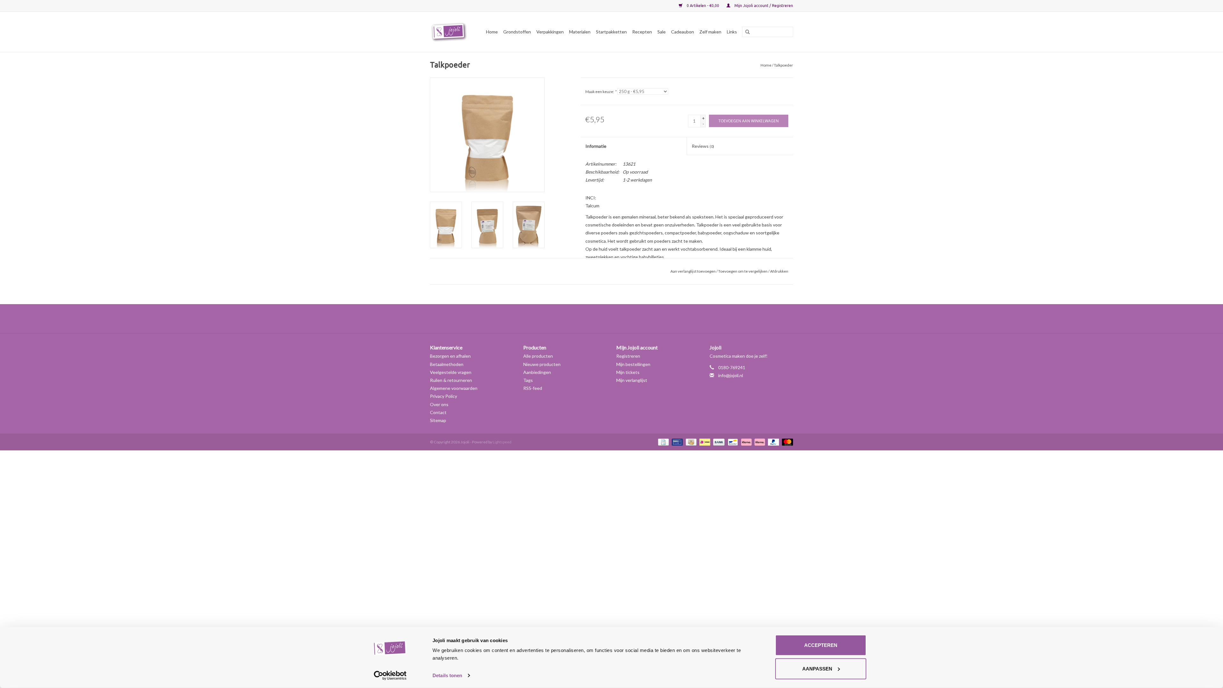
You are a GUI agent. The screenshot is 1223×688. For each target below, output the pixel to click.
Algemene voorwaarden (453, 388)
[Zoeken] (745, 32)
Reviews (703, 146)
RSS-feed (532, 388)
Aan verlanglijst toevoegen (693, 271)
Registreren (628, 356)
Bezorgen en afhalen (450, 356)
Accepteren (820, 645)
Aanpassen (817, 668)
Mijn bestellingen (633, 364)
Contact (438, 412)
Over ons (439, 404)
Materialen (579, 31)
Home (492, 31)
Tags (528, 380)
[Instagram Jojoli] (623, 319)
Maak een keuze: (600, 91)
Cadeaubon (682, 31)
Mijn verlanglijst (631, 380)
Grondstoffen (517, 31)
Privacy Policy (443, 396)
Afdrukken (779, 271)
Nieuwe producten (542, 364)
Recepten (642, 31)
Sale (661, 31)
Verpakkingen (550, 31)
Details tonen (447, 675)
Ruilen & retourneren (451, 380)
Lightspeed (502, 442)
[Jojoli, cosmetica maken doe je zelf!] (450, 31)
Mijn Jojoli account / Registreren (763, 6)
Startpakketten (611, 31)
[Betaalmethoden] (662, 441)
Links (732, 31)
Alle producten (538, 356)
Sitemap (438, 420)
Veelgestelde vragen (450, 372)
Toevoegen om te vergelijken (743, 271)
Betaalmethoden (446, 364)
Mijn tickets (628, 372)
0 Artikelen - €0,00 (703, 6)
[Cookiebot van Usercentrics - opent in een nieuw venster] (390, 675)
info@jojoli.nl (730, 375)
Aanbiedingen (537, 372)
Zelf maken (710, 31)
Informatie (595, 146)
